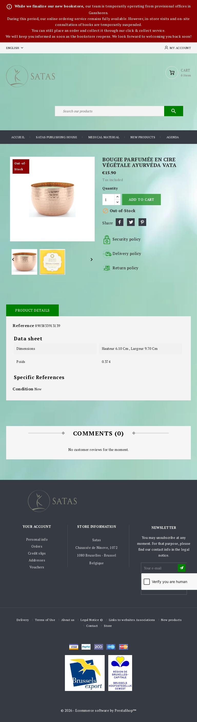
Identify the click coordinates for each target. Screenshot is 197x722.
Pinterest (142, 222)
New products (143, 137)
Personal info (37, 539)
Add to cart (141, 199)
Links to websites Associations (132, 620)
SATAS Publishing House (56, 137)
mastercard (110, 647)
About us (68, 620)
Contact (92, 626)
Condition (23, 389)
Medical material (104, 137)
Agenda (172, 137)
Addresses (37, 560)
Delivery (23, 620)
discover (86, 647)
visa (73, 647)
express (98, 647)
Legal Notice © (92, 620)
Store (108, 626)
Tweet (131, 222)
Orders (36, 546)
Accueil (18, 137)
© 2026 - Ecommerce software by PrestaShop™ (98, 710)
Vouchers (36, 567)
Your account (37, 526)
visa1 (123, 647)
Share (119, 222)
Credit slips (37, 553)
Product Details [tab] (32, 310)
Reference (23, 325)
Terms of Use (45, 620)
